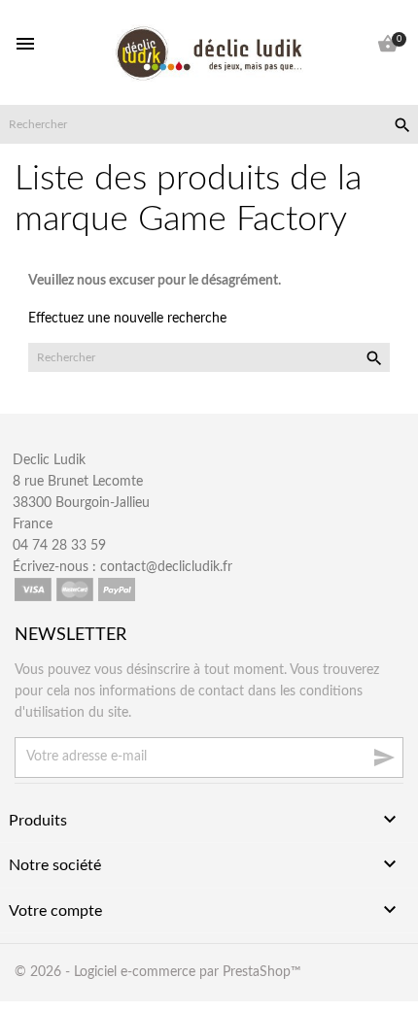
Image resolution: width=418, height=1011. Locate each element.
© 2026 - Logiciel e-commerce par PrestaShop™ (158, 972)
